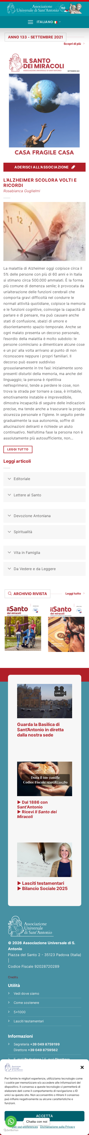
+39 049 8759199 (45, 1044)
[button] (82, 1067)
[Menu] (30, 22)
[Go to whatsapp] (11, 1121)
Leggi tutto (73, 593)
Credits (13, 977)
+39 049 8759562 (43, 1050)
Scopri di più (72, 43)
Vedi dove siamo (26, 993)
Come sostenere (26, 1003)
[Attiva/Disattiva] (9, 479)
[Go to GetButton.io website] (11, 1130)
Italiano (45, 22)
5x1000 (20, 1012)
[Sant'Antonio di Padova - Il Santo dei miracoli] (44, 8)
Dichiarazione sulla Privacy (57, 1126)
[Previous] (5, 628)
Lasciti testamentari (29, 1021)
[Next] (83, 628)
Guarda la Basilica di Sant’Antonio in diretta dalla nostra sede (40, 730)
